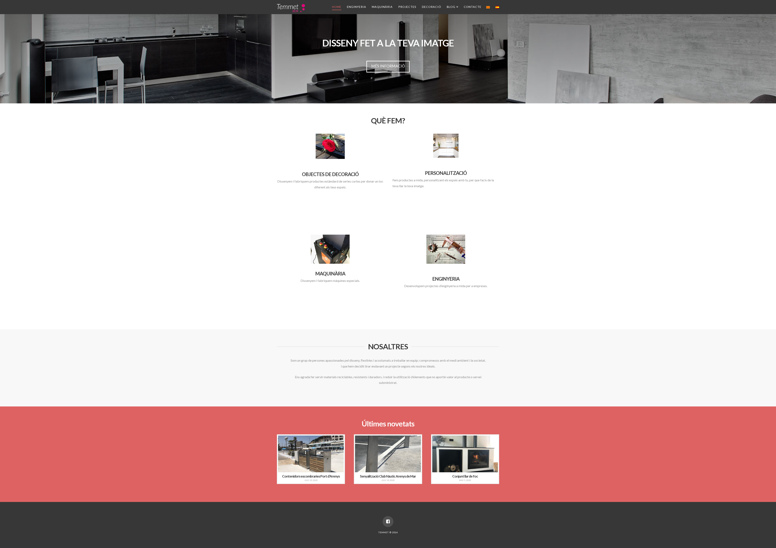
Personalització (446, 173)
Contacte (472, 6)
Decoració (431, 6)
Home (336, 6)
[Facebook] (388, 521)
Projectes (407, 6)
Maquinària (382, 6)
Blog (452, 6)
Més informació (388, 66)
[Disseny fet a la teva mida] (291, 7)
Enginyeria (356, 6)
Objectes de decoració (330, 174)
